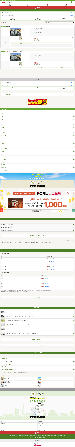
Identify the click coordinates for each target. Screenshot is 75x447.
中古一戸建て (40, 425)
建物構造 (2, 127)
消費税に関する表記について (61, 435)
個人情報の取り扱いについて (53, 435)
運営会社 (44, 437)
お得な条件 (3, 162)
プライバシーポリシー (32, 437)
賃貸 (1, 421)
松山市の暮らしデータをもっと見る (37, 235)
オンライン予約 (4, 170)
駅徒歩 (2, 119)
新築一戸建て (3, 425)
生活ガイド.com (72, 240)
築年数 (2, 116)
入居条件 (2, 151)
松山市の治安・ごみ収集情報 (7, 230)
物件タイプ (3, 124)
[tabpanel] (37, 201)
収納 (1, 140)
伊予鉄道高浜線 (9, 361)
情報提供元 (39, 435)
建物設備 (2, 146)
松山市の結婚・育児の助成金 (7, 227)
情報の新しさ (3, 167)
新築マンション (3, 423)
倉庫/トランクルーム (41, 430)
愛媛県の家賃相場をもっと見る (37, 297)
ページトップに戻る (37, 389)
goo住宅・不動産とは (12, 435)
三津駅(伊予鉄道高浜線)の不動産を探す (8, 369)
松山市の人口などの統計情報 (7, 224)
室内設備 (2, 143)
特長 (1, 156)
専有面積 (2, 113)
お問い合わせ (40, 437)
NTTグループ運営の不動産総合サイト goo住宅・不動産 (8, 0)
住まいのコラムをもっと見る (37, 345)
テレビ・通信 (3, 159)
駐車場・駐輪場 (4, 148)
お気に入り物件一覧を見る (8, 94)
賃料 (1, 111)
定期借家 (2, 154)
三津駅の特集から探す (5, 366)
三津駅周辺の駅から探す (5, 358)
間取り (2, 121)
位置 (1, 129)
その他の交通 (35, 29)
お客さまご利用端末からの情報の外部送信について (22, 435)
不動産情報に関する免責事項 (45, 435)
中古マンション (40, 423)
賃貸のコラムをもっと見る (37, 339)
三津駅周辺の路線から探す (6, 364)
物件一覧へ (52, 258)
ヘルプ (37, 437)
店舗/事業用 (2, 430)
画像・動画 (3, 164)
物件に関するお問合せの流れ (33, 435)
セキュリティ (3, 132)
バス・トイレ (3, 135)
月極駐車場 (40, 421)
